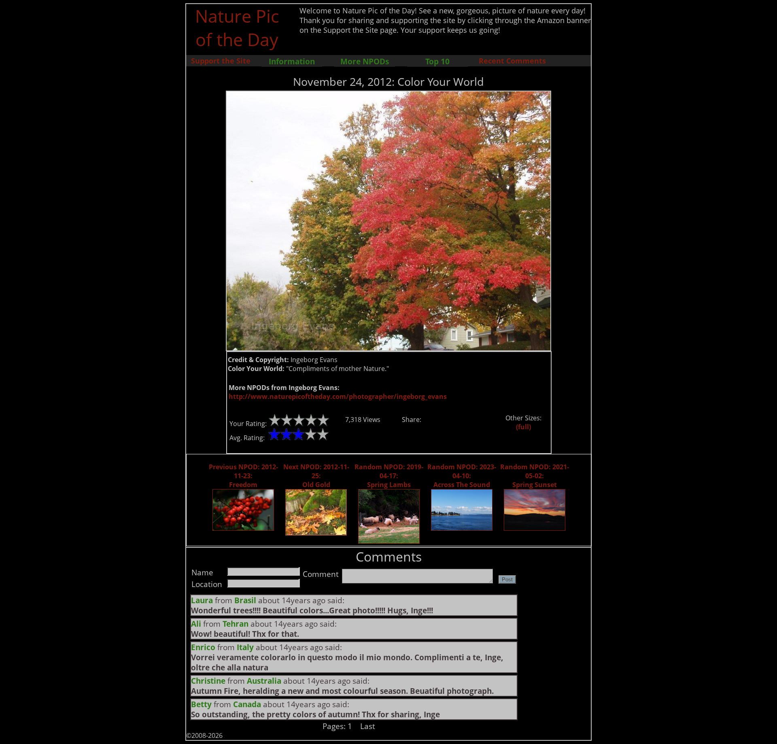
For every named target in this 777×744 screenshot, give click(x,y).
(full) (523, 426)
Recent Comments (512, 61)
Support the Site (221, 61)
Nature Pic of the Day (237, 27)
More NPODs (364, 61)
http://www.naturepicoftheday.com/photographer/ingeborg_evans (338, 396)
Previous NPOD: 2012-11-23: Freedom (243, 475)
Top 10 (437, 61)
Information (292, 61)
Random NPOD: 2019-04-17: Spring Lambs (389, 475)
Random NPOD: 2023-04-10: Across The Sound (461, 475)
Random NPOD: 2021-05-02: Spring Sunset (534, 475)
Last (367, 726)
